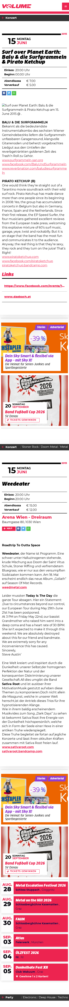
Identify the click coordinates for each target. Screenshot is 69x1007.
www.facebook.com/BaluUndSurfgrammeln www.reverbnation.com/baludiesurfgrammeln (34, 168)
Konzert (11, 18)
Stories (41, 327)
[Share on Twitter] (9, 93)
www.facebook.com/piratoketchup (27, 261)
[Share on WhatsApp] (14, 93)
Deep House (47, 997)
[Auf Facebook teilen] (4, 93)
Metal (64, 447)
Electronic (30, 997)
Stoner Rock (30, 447)
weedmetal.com (14, 587)
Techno (63, 997)
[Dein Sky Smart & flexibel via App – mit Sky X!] (34, 348)
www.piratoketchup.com (20, 256)
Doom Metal (49, 447)
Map (10, 529)
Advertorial (57, 327)
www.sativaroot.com (18, 747)
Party (9, 997)
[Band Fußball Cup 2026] (34, 400)
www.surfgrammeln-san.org (22, 160)
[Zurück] (3, 18)
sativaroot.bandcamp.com (22, 751)
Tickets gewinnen (23, 420)
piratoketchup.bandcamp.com (24, 265)
